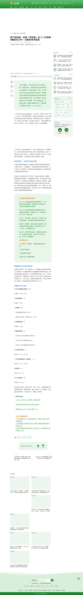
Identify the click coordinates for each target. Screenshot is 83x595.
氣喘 (63, 115)
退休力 (45, 7)
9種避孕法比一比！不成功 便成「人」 (27, 409)
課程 (40, 7)
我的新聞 (66, 3)
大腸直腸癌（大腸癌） (60, 104)
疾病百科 (43, 586)
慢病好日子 (61, 7)
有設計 (51, 3)
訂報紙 (53, 590)
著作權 (39, 590)
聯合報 (34, 3)
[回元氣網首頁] (16, 3)
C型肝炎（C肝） (59, 112)
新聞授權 (30, 590)
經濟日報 (40, 3)
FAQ (24, 590)
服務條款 (35, 590)
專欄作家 (57, 586)
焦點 (11, 7)
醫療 (27, 7)
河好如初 (46, 3)
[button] (72, 7)
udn (11, 33)
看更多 (71, 52)
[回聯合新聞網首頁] (11, 3)
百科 (31, 7)
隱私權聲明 (44, 590)
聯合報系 (49, 590)
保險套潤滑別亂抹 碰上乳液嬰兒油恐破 (27, 404)
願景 (61, 3)
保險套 (27, 93)
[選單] (72, 3)
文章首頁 (52, 586)
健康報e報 (34, 580)
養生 (15, 7)
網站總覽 (63, 590)
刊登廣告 (20, 590)
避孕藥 (23, 103)
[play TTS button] (15, 76)
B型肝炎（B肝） (59, 110)
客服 (26, 590)
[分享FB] (11, 81)
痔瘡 (68, 104)
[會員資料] (70, 3)
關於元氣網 (26, 586)
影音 (36, 7)
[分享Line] (11, 86)
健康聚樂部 (32, 586)
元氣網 (14, 33)
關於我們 (58, 590)
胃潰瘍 (65, 112)
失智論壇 (21, 7)
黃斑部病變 (57, 115)
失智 (50, 7)
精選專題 (38, 586)
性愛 (18, 33)
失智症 (67, 107)
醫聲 (54, 7)
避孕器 (41, 100)
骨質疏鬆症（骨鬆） (59, 107)
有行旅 (56, 3)
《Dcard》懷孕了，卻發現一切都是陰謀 (28, 400)
